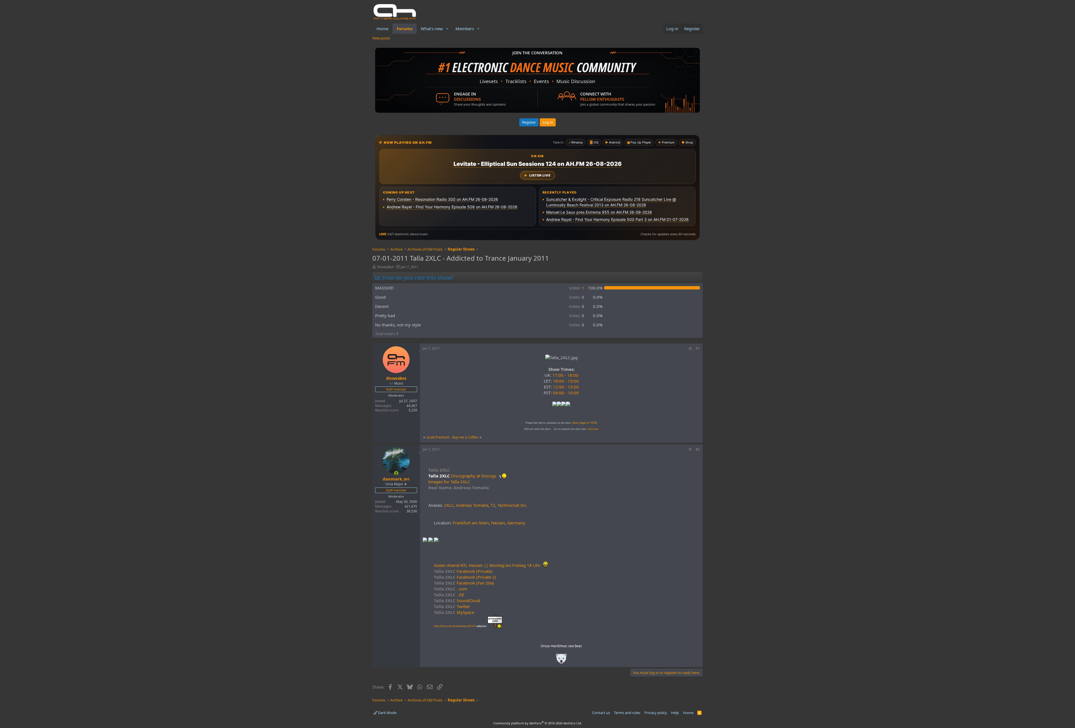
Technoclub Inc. (512, 505)
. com (450, 589)
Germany (516, 523)
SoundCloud (457, 600)
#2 (698, 449)
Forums (404, 28)
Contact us (601, 712)
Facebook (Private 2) (465, 577)
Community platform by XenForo (537, 723)
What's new (432, 28)
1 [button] (576, 288)
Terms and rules (627, 712)
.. (561, 660)
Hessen (498, 523)
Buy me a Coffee (465, 437)
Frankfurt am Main (471, 523)
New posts (381, 38)
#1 (698, 348)
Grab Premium (438, 437)
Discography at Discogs (474, 476)
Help (675, 712)
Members (464, 28)
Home (382, 28)
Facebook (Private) (463, 571)
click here (593, 428)
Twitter (452, 606)
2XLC (449, 505)
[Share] (690, 348)
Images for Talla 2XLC (449, 481)
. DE (449, 594)
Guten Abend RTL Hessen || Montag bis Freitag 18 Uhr (487, 565)
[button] (447, 28)
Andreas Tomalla (472, 505)
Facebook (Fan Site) (464, 583)
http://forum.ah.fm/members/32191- (460, 626)
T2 (492, 505)
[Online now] (396, 473)
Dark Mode (386, 712)
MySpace (454, 612)
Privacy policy (655, 712)
